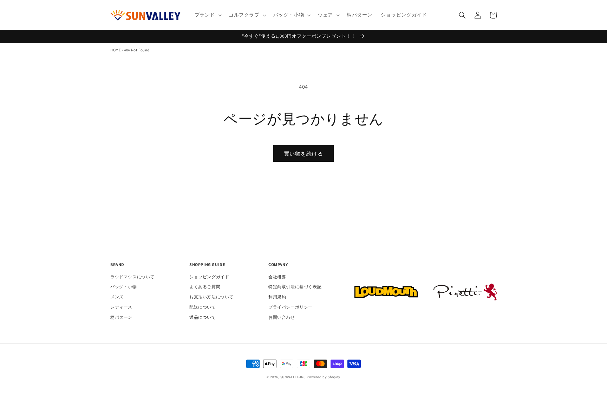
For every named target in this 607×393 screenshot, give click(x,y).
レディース (121, 307)
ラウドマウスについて (132, 276)
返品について (202, 317)
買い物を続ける (303, 153)
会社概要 (277, 276)
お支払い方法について (211, 296)
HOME (115, 49)
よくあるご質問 (204, 286)
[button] (207, 14)
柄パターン (121, 317)
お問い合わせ (281, 317)
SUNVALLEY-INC (293, 377)
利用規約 (277, 296)
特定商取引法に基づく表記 (294, 286)
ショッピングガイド (209, 276)
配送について (202, 307)
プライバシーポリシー (290, 307)
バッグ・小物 (123, 286)
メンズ (117, 296)
